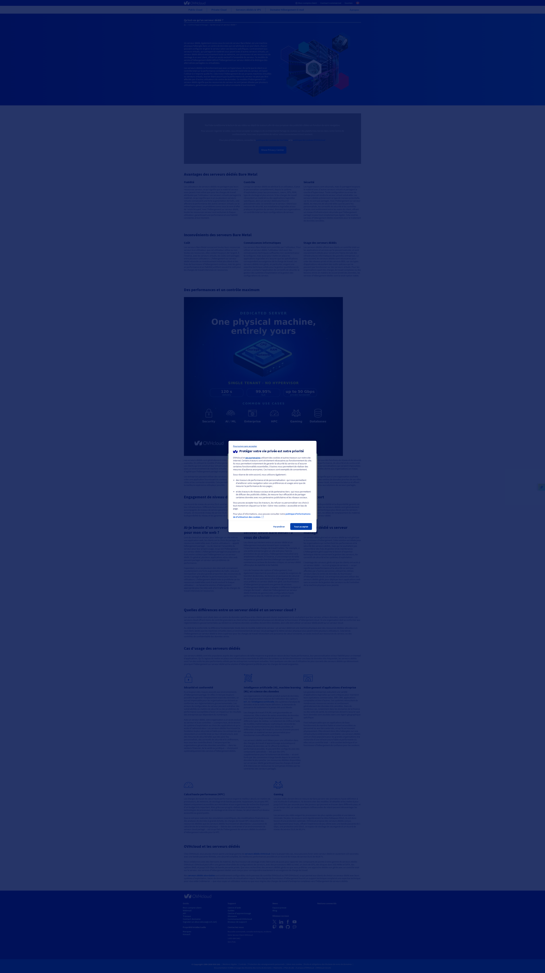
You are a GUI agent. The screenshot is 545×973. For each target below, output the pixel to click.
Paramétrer (279, 526)
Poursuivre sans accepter (245, 446)
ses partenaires (252, 457)
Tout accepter (301, 526)
